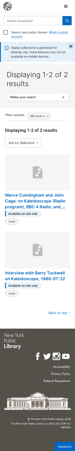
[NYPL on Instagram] (57, 357)
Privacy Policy (60, 374)
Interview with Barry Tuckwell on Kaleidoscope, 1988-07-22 (35, 275)
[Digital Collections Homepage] (7, 6)
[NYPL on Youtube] (66, 357)
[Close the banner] (70, 46)
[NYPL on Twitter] (47, 357)
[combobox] (32, 20)
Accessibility (61, 366)
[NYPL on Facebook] (38, 357)
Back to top (58, 313)
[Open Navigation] (66, 6)
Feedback (65, 446)
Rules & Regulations (57, 381)
